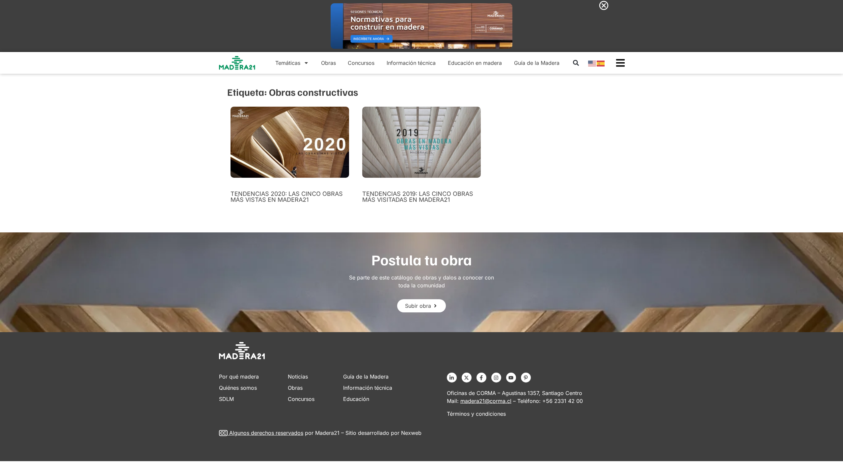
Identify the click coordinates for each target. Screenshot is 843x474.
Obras (328, 63)
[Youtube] (511, 377)
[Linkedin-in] (452, 377)
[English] (592, 63)
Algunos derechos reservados (266, 433)
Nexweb (411, 433)
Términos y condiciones (476, 413)
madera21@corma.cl (485, 401)
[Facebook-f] (481, 377)
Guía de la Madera (536, 63)
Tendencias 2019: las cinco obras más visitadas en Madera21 (417, 196)
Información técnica (411, 63)
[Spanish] (601, 63)
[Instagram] (496, 377)
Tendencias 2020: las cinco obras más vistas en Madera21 (287, 196)
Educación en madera (475, 63)
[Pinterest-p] (526, 377)
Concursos (361, 63)
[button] (575, 63)
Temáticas (287, 63)
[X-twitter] (467, 377)
